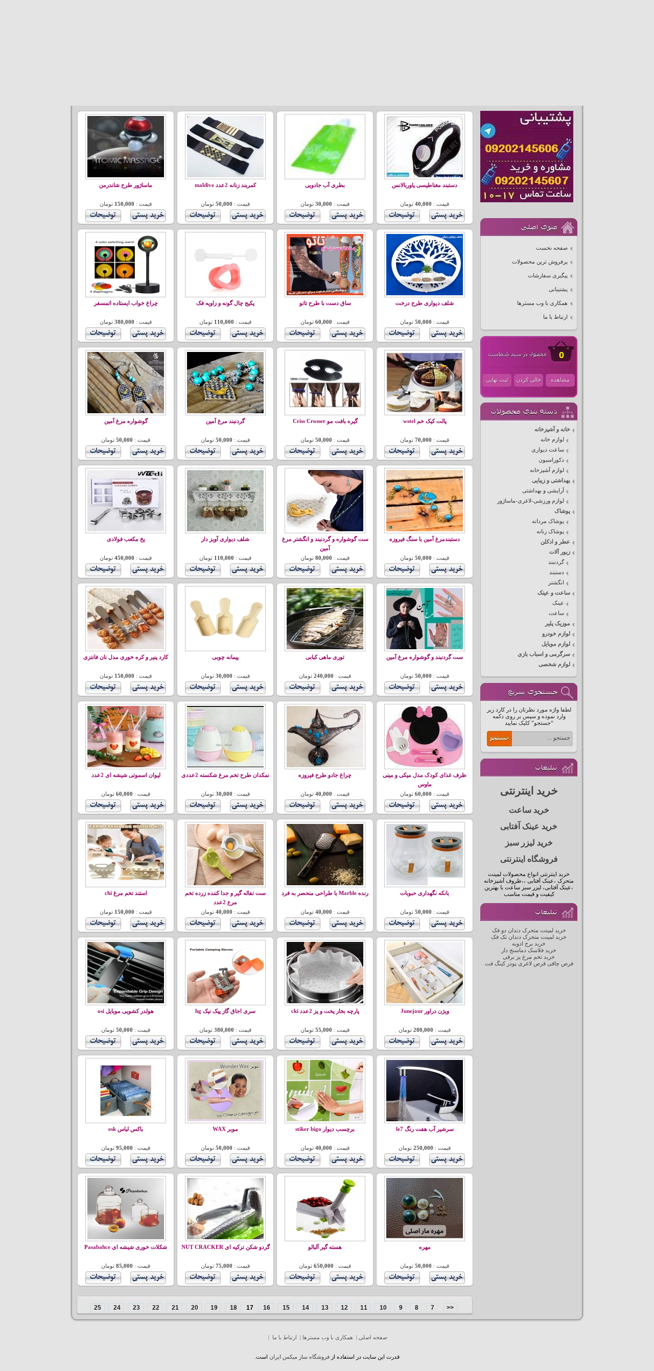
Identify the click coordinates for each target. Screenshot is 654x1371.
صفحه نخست (552, 248)
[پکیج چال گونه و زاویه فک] (225, 293)
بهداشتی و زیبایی (551, 480)
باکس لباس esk (125, 1129)
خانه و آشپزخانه (552, 429)
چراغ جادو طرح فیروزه (325, 775)
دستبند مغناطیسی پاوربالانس (424, 185)
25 (97, 1307)
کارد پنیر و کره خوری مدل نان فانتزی (125, 657)
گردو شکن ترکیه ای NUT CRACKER (225, 1247)
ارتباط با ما (555, 317)
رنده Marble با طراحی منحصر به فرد (325, 893)
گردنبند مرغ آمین (225, 421)
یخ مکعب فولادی (126, 539)
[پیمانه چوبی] (225, 647)
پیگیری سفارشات (548, 275)
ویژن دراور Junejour (425, 1011)
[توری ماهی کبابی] (325, 647)
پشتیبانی (558, 289)
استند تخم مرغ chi (126, 893)
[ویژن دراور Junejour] (424, 1001)
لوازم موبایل (556, 644)
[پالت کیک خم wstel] (424, 411)
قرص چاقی (560, 963)
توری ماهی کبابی (325, 657)
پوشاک (562, 511)
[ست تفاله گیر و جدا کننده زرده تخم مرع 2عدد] (225, 883)
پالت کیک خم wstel (425, 421)
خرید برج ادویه (529, 944)
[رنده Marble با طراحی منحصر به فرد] (325, 883)
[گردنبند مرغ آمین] (225, 411)
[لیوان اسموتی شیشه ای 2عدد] (125, 765)
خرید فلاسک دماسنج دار (528, 950)
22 (155, 1307)
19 (213, 1307)
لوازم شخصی (554, 664)
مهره (425, 1247)
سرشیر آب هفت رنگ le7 (425, 1129)
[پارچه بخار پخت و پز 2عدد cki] (325, 1001)
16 (266, 1307)
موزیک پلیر (557, 623)
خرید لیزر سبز (529, 842)
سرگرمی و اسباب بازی (544, 654)
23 (135, 1307)
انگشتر (556, 582)
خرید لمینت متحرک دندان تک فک (529, 937)
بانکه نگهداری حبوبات (424, 893)
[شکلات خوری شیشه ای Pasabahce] (125, 1237)
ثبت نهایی (497, 380)
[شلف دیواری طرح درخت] (424, 293)
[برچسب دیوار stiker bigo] (325, 1119)
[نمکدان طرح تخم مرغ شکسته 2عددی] (225, 765)
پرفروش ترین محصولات (540, 262)
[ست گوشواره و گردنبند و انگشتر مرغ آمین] (325, 529)
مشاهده (560, 380)
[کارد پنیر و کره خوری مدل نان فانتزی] (125, 647)
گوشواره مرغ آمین (126, 421)
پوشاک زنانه (550, 531)
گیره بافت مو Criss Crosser (325, 421)
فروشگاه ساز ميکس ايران (299, 1357)
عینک (558, 603)
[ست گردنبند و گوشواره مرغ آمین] (424, 647)
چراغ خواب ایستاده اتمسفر (126, 303)
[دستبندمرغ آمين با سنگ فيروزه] (424, 529)
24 (116, 1307)
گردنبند (556, 562)
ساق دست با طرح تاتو (325, 303)
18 (232, 1307)
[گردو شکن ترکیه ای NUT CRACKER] (225, 1237)
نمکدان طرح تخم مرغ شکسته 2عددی (225, 775)
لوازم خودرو (556, 633)
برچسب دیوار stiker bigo (325, 1129)
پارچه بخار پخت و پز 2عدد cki (325, 1011)
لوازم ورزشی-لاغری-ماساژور (530, 501)
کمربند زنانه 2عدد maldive (225, 185)
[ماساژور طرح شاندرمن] (125, 175)
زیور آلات (559, 552)
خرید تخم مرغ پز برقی (529, 957)
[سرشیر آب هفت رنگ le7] (424, 1119)
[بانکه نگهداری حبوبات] (424, 883)
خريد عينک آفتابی (528, 826)
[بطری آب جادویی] (325, 175)
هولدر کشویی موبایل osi (126, 1011)
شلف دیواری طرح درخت (424, 303)
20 (194, 1307)
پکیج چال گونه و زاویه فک (225, 303)
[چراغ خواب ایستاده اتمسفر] (125, 293)
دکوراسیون (551, 460)
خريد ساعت (529, 810)
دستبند (556, 572)
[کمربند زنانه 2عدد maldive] (225, 175)
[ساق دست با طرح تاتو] (325, 293)
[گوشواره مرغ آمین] (125, 411)
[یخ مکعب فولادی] (125, 529)
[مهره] (424, 1237)
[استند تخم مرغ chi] (125, 883)
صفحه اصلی (373, 1337)
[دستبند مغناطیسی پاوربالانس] (424, 175)
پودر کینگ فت (501, 963)
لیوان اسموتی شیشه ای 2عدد (125, 775)
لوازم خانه (552, 439)
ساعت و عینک (554, 593)
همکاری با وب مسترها (542, 303)
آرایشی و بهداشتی (543, 490)
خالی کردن (528, 380)
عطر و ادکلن (555, 542)
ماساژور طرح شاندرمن (125, 185)
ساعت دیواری (547, 450)
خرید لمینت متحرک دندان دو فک (529, 930)
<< (450, 1307)
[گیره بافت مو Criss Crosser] (325, 411)
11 (363, 1307)
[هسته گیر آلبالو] (325, 1237)
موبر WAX (225, 1129)
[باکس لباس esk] (125, 1119)
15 (285, 1307)
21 (174, 1307)
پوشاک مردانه (548, 521)
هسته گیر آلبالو (325, 1247)
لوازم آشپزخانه (547, 470)
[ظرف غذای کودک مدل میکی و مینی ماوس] (424, 765)
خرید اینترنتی (529, 791)
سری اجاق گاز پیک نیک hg (225, 1011)
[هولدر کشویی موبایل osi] (125, 1001)
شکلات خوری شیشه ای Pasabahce (125, 1247)
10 (382, 1307)
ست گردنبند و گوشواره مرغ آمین (424, 657)
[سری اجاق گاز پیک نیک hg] (225, 1001)
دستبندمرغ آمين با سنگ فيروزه (424, 539)
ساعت (556, 613)
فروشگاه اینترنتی (529, 859)
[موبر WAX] (225, 1119)
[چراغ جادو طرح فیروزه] (325, 765)
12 (343, 1307)
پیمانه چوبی (225, 657)
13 (324, 1307)
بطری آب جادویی (325, 185)
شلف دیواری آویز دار (225, 539)
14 (304, 1307)
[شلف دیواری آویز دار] (225, 529)
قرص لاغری (532, 963)
